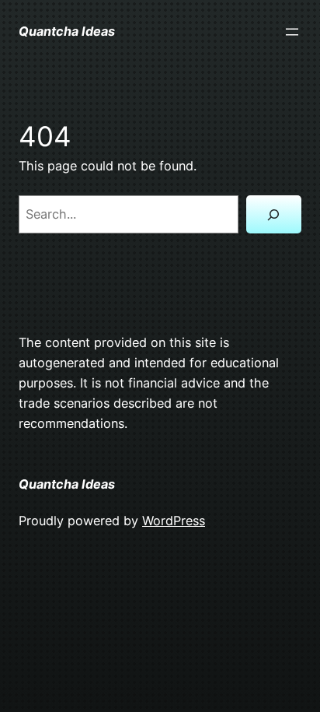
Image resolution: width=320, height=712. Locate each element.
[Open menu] (292, 32)
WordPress (173, 520)
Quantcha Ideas (67, 31)
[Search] (273, 214)
